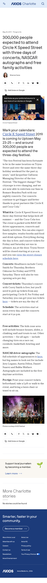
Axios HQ (24, 541)
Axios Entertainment (10, 558)
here (5, 301)
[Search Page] (42, 3)
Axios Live (24, 537)
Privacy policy (26, 546)
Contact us (6, 550)
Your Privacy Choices (28, 554)
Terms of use (25, 550)
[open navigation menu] (4, 4)
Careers (5, 546)
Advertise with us (8, 541)
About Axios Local (9, 537)
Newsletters (7, 554)
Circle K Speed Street (19, 134)
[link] (5, 83)
